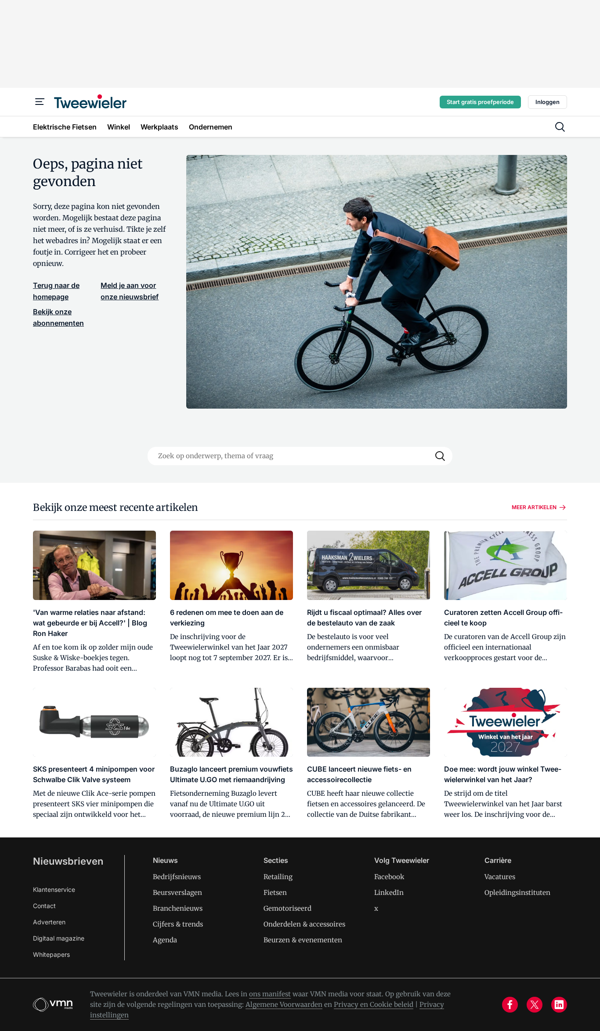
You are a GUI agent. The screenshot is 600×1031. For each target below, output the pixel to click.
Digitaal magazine (58, 938)
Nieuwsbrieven (68, 861)
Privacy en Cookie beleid (373, 1004)
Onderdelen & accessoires (304, 924)
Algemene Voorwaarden (284, 1004)
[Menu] (40, 102)
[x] (534, 1005)
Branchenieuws (177, 908)
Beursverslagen (177, 892)
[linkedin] (559, 1005)
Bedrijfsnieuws (177, 877)
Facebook (389, 877)
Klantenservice (54, 889)
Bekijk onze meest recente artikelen (115, 507)
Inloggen (547, 101)
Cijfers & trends (178, 924)
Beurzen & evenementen (303, 940)
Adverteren (49, 922)
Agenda (165, 940)
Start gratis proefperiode (480, 101)
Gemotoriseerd (287, 908)
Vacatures (499, 877)
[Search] (440, 456)
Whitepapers (51, 954)
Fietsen (275, 892)
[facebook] (510, 1005)
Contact (44, 905)
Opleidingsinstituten (517, 892)
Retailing (278, 877)
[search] (560, 127)
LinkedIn (389, 892)
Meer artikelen (534, 507)
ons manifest (270, 994)
